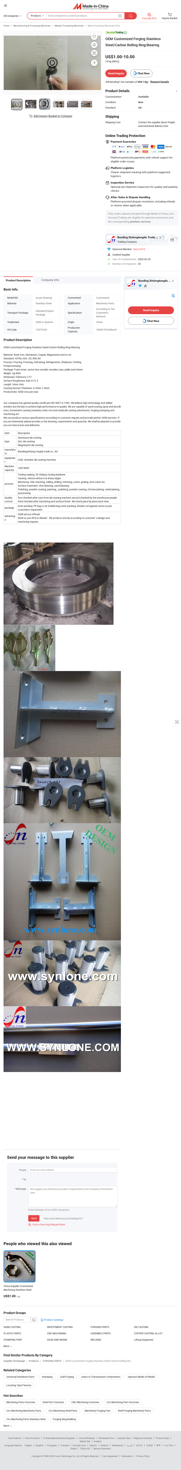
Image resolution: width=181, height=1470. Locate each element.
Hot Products (14, 1438)
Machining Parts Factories (20, 1402)
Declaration (127, 1456)
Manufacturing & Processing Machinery (32, 25)
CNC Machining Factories (85, 1402)
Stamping (47, 1376)
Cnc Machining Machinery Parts (23, 1410)
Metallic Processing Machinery (69, 25)
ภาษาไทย (168, 1445)
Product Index (162, 1438)
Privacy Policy (143, 1456)
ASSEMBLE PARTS (100, 1333)
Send (34, 1218)
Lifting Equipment (143, 1339)
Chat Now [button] (144, 73)
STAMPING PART (13, 1339)
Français (65, 1445)
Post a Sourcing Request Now (46, 1224)
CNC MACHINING (56, 1333)
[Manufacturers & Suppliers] (90, 6)
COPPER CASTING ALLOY (148, 1333)
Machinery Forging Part (97, 1410)
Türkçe (73, 1448)
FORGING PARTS (99, 1327)
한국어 (139, 1445)
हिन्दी (158, 1445)
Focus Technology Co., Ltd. (67, 1456)
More (7, 1425)
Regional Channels (143, 1438)
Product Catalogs (53, 1319)
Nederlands (117, 1445)
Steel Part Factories (53, 1402)
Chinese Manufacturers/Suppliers (59, 1438)
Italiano (93, 1445)
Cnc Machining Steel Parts (63, 1410)
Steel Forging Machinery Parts (134, 1410)
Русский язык (79, 1445)
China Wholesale (87, 1438)
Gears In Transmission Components (100, 1376)
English (28, 1445)
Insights (97, 1441)
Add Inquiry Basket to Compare (53, 116)
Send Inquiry (116, 73)
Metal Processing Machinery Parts (103, 25)
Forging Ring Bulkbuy (64, 1419)
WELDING (95, 1339)
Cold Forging (67, 1376)
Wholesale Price (106, 1438)
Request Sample (159, 81)
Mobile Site (85, 1441)
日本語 (149, 1445)
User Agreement (110, 1456)
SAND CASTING (12, 1327)
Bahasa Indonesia (102, 1448)
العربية (130, 1445)
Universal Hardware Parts (20, 1376)
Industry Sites (124, 1438)
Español (39, 1445)
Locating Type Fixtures (18, 1385)
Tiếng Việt (85, 1448)
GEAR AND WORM (57, 1339)
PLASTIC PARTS (12, 1333)
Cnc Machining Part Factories (123, 1402)
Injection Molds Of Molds (141, 1376)
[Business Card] (173, 295)
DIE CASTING (141, 1327)
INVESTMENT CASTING (60, 1327)
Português (52, 1445)
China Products (32, 1438)
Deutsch (104, 1445)
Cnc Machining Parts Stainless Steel (25, 1419)
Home (6, 25)
